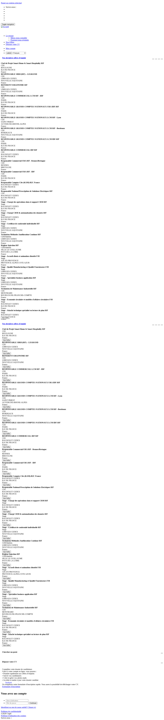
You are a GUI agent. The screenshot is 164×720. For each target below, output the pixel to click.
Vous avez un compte (14, 693)
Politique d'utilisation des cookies (13, 716)
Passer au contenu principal (11, 3)
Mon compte (10, 48)
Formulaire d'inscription (11, 687)
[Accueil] (5, 27)
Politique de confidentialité (11, 711)
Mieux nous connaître (19, 38)
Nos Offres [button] (10, 42)
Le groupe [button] (10, 36)
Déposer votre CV (13, 44)
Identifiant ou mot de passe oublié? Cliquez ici (18, 707)
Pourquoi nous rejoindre (20, 40)
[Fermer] (162, 653)
